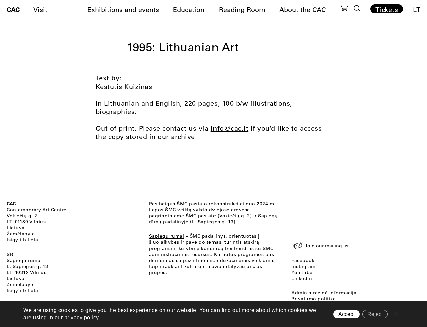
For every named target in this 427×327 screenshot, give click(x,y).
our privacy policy (77, 318)
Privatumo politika (313, 299)
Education (188, 9)
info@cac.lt (230, 128)
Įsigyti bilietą (22, 240)
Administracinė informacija (323, 293)
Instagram (303, 266)
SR (10, 254)
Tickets (386, 9)
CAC (13, 9)
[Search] (357, 8)
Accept (346, 314)
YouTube (302, 272)
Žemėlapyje (21, 234)
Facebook (302, 260)
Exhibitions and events (123, 9)
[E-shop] (344, 9)
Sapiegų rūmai (24, 260)
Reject (375, 314)
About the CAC (302, 9)
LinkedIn (301, 278)
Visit (40, 9)
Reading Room (242, 9)
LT (416, 9)
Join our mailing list (327, 245)
